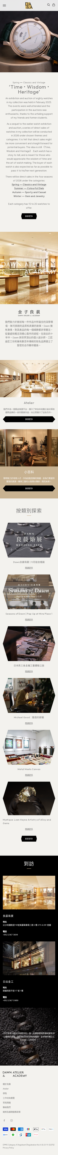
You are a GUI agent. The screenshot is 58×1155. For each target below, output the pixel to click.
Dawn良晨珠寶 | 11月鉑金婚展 (29, 562)
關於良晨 (7, 1084)
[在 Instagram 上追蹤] (11, 1120)
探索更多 (29, 216)
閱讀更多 (29, 568)
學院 (5, 1093)
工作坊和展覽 (9, 1098)
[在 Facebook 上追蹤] (4, 1120)
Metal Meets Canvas (29, 769)
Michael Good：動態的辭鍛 (29, 717)
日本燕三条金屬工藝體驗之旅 (29, 665)
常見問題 (7, 1102)
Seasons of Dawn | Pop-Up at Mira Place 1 (29, 613)
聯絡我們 (7, 1107)
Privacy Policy (8, 1148)
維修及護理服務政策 (12, 1112)
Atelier (6, 1088)
